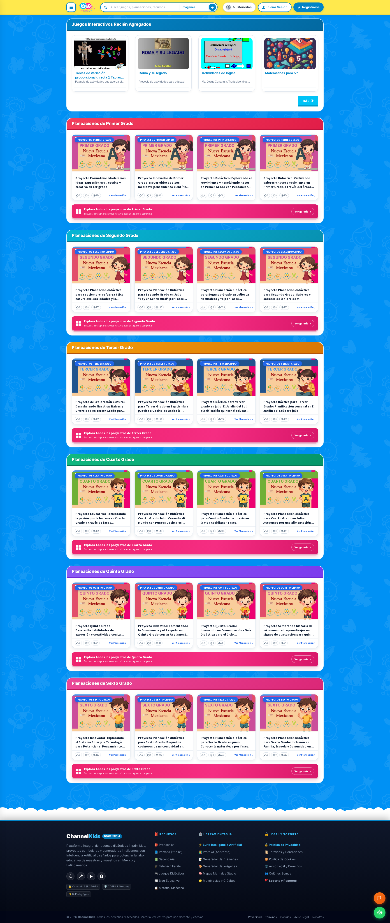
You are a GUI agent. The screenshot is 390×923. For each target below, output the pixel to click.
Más (306, 101)
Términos (271, 917)
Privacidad (255, 917)
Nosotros (318, 917)
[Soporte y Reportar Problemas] (379, 898)
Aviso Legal (301, 917)
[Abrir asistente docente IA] (379, 912)
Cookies (285, 917)
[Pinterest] (81, 876)
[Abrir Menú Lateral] (71, 7)
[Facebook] (70, 876)
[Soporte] (102, 876)
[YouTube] (91, 876)
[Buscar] (212, 7)
